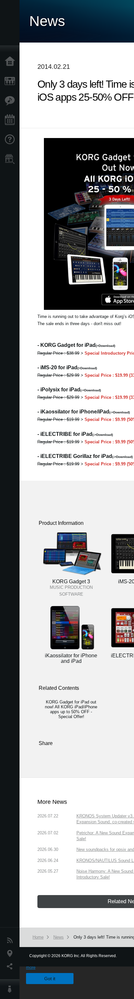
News (11, 940)
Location (11, 953)
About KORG (11, 989)
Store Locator (11, 159)
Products (11, 81)
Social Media (11, 966)
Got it (49, 978)
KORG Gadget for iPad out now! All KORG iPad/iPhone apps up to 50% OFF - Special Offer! (71, 709)
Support (11, 139)
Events (11, 120)
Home (11, 61)
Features (11, 100)
